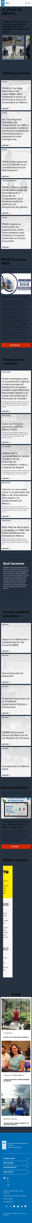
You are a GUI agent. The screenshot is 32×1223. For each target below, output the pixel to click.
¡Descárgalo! (15, 345)
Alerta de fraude (8, 1199)
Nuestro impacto (10, 1167)
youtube (18, 1206)
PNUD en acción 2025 (15, 297)
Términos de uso (8, 1202)
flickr (25, 1206)
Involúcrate (8, 1172)
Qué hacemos (8, 1163)
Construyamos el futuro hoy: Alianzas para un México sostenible (15, 824)
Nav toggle (29, 3)
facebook (7, 1206)
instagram (14, 1206)
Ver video (15, 847)
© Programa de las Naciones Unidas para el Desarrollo (14, 1214)
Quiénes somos (9, 1159)
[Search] (8, 1182)
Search (26, 3)
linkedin (22, 1206)
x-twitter (10, 1206)
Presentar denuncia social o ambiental (14, 1196)
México (7, 3)
